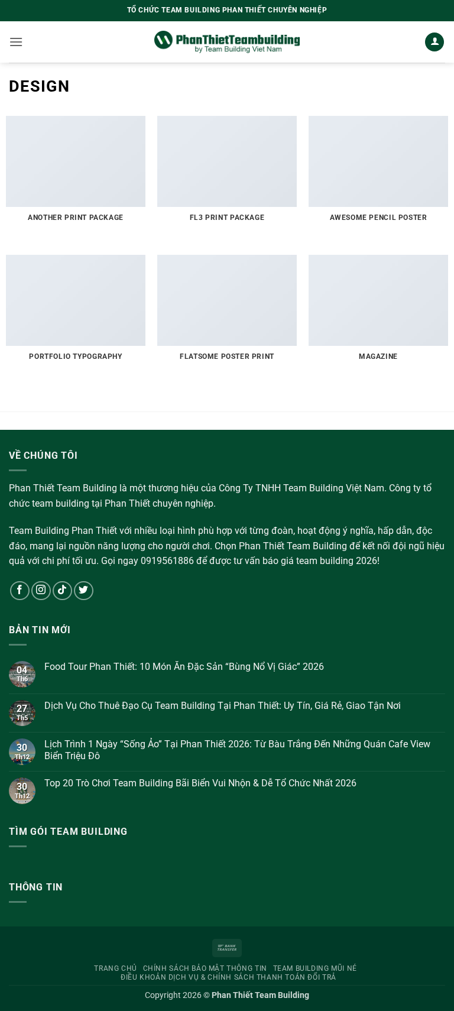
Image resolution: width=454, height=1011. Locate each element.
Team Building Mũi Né (315, 968)
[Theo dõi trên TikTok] (62, 591)
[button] (16, 41)
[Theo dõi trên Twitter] (83, 591)
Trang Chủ (115, 968)
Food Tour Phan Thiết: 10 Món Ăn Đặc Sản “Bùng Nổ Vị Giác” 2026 (184, 666)
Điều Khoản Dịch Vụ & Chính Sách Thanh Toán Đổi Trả (228, 977)
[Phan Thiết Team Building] (227, 42)
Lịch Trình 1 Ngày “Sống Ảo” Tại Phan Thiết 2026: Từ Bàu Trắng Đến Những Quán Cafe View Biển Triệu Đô (237, 749)
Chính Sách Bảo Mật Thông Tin (205, 968)
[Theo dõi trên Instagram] (41, 591)
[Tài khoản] (434, 42)
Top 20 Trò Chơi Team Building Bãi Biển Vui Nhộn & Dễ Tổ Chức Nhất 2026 (200, 783)
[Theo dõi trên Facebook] (20, 591)
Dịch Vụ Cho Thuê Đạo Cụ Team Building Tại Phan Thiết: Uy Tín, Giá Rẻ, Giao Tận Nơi (222, 705)
